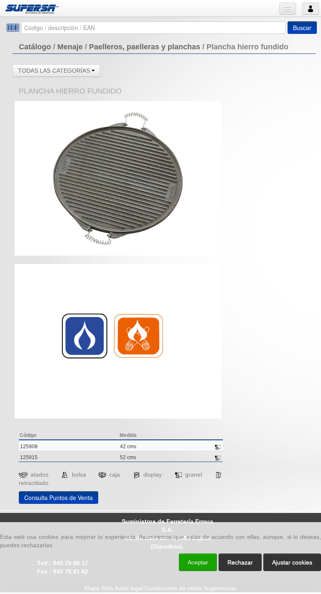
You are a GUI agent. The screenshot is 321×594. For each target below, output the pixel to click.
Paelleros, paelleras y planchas (144, 47)
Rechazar (240, 562)
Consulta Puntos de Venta (58, 497)
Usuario (310, 9)
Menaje (70, 47)
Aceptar (198, 562)
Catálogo (35, 47)
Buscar (302, 27)
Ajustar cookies (221, 514)
